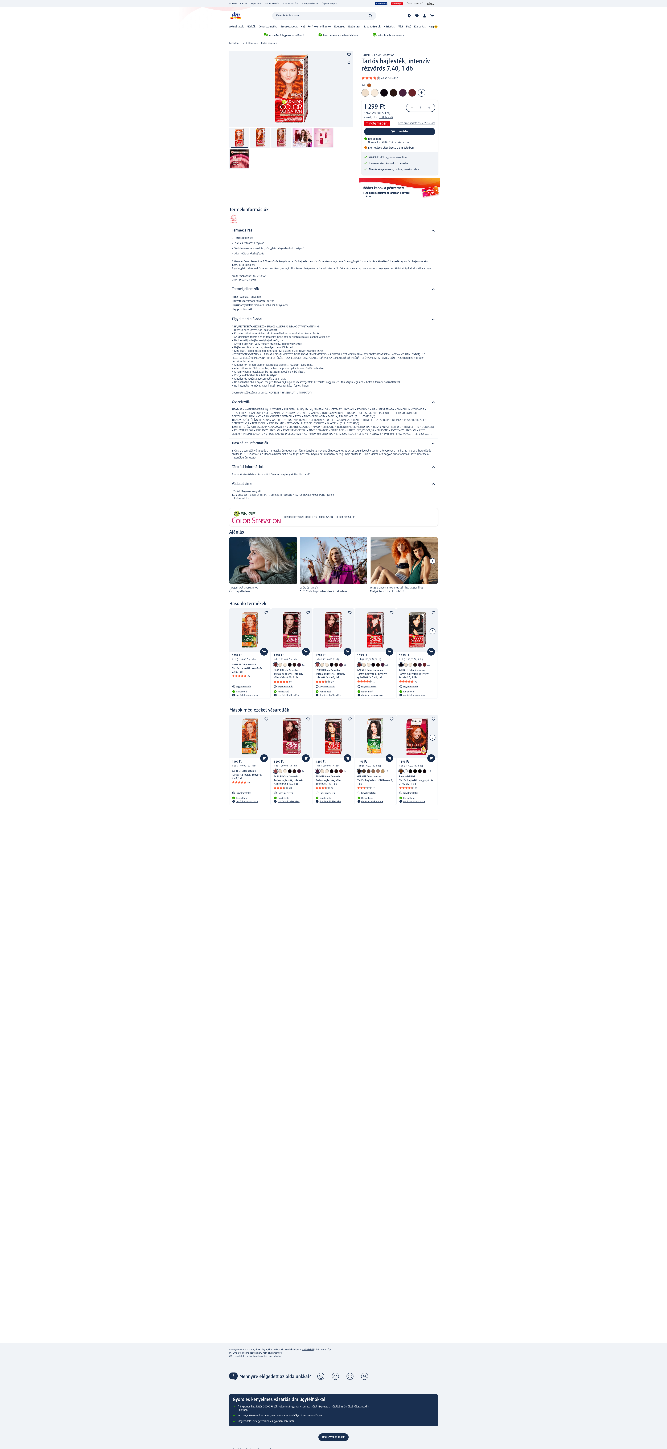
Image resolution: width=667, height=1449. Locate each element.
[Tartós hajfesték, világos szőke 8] (382, 771)
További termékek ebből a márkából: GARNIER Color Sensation (319, 517)
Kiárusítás (420, 26)
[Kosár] (432, 16)
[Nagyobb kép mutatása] (291, 89)
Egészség (339, 26)
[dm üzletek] (409, 16)
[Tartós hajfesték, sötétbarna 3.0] (294, 665)
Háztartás (389, 26)
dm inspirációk (272, 3)
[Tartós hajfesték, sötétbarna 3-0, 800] (415, 771)
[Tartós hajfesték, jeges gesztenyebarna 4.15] (368, 771)
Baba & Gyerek (372, 26)
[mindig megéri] (397, 4)
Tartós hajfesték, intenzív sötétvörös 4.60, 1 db (288, 676)
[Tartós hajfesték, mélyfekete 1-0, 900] (420, 771)
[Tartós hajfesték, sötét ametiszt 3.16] (299, 665)
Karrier (243, 3)
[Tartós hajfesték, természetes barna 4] (364, 771)
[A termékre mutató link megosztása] (349, 62)
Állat (400, 26)
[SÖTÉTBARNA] (280, 665)
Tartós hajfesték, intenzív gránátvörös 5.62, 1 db (372, 676)
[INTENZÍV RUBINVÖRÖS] (359, 665)
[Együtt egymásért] (415, 4)
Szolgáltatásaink (310, 3)
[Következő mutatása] (432, 561)
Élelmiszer (354, 26)
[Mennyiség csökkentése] (411, 108)
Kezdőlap (233, 43)
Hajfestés (253, 43)
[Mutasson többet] (421, 93)
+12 (429, 771)
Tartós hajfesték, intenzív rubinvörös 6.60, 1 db (330, 676)
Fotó (408, 26)
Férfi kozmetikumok (319, 26)
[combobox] (324, 16)
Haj (303, 26)
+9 (386, 771)
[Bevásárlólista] (417, 16)
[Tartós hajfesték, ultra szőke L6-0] (405, 771)
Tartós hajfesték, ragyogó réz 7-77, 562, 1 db (416, 782)
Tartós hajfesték (269, 43)
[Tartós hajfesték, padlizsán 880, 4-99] (424, 771)
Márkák (251, 26)
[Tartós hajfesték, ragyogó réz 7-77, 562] (401, 771)
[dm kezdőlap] (235, 16)
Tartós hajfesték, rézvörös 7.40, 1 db (247, 670)
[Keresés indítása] (370, 16)
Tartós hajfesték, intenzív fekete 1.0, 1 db (414, 676)
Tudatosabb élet (291, 3)
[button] (320, 1376)
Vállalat (233, 3)
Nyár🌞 (433, 27)
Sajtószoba (256, 3)
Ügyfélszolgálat (329, 3)
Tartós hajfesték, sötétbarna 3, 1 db (375, 782)
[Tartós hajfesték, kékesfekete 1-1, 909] (410, 771)
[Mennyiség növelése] (429, 108)
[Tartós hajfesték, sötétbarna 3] (359, 771)
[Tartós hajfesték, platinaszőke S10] (285, 665)
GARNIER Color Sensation (377, 55)
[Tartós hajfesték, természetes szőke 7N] (378, 771)
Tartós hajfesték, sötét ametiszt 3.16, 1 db (328, 782)
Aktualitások (236, 26)
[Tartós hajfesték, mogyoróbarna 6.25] (373, 771)
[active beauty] (381, 4)
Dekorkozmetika (267, 26)
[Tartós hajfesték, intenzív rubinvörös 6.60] (317, 665)
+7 (303, 664)
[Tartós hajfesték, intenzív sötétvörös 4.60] (275, 665)
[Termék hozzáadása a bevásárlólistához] (349, 54)
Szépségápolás (289, 26)
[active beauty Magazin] (430, 4)
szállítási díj (386, 117)
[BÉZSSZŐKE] (289, 665)
